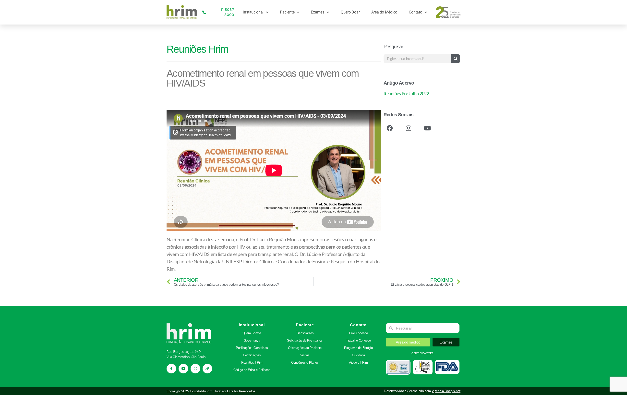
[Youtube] (427, 128)
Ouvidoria (358, 355)
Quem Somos (251, 333)
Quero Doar (350, 12)
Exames (317, 12)
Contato (415, 12)
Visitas (305, 355)
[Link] (207, 368)
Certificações (252, 355)
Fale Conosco (358, 333)
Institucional (253, 12)
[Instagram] (408, 128)
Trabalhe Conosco (358, 340)
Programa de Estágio (358, 348)
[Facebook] (390, 128)
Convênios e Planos (304, 362)
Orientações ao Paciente (305, 348)
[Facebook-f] (171, 368)
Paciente (287, 12)
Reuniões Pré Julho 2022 (406, 93)
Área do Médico (384, 12)
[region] (64, 358)
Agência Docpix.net (446, 391)
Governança (252, 340)
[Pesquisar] (455, 58)
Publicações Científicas (252, 348)
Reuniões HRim (252, 362)
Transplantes (305, 333)
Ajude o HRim (358, 362)
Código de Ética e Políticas (251, 370)
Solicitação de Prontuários (305, 340)
